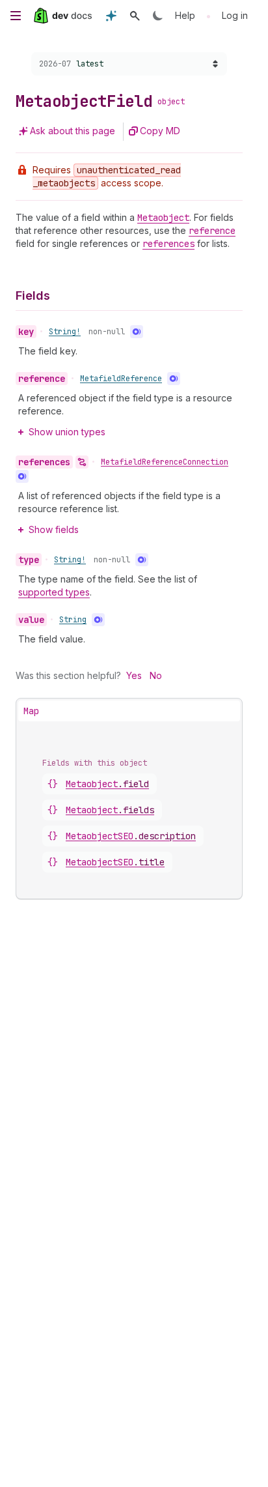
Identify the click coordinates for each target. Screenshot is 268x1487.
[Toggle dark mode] (158, 15)
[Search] (134, 15)
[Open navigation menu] (15, 15)
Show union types (67, 431)
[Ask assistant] (111, 15)
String (73, 619)
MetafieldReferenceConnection (164, 462)
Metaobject (107, 784)
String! (65, 331)
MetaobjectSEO (131, 836)
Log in (235, 15)
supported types (54, 592)
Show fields (54, 529)
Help (185, 15)
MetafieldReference (121, 378)
